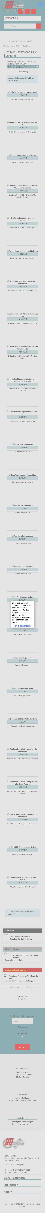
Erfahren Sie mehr (20, 621)
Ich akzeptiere (22, 625)
